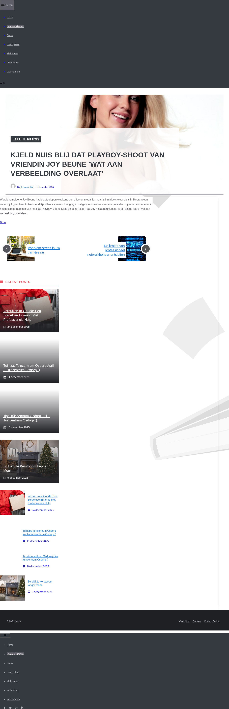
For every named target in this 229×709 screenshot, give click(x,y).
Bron (3, 222)
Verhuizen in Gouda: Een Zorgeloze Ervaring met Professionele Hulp (22, 315)
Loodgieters (13, 44)
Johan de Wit (27, 187)
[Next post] (146, 249)
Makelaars (12, 53)
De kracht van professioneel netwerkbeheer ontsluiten (106, 250)
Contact (197, 621)
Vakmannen (13, 71)
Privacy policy (211, 621)
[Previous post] (7, 249)
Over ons (184, 621)
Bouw (10, 35)
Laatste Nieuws (15, 26)
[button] (2, 83)
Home (10, 17)
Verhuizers (12, 62)
